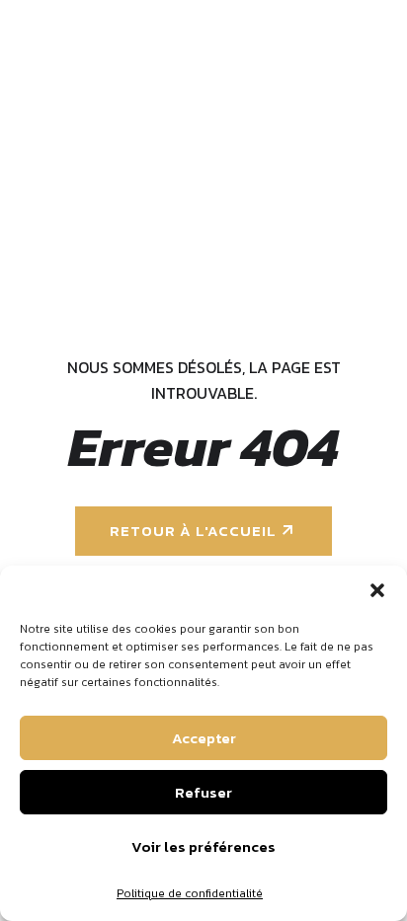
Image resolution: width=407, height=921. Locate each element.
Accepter (204, 738)
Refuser (203, 792)
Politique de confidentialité (190, 893)
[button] (377, 590)
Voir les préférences (203, 846)
